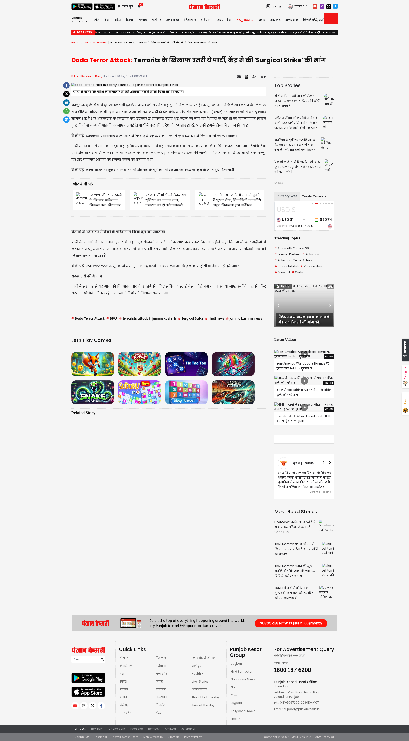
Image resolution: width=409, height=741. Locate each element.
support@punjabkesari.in (302, 709)
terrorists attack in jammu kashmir (147, 319)
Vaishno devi (311, 266)
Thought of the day (206, 697)
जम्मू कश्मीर (244, 20)
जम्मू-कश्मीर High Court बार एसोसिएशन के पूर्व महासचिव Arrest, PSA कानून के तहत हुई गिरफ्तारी (160, 170)
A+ (263, 76)
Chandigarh (117, 729)
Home (75, 42)
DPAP (111, 319)
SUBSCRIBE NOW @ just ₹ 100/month (291, 623)
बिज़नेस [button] (308, 20)
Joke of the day (203, 705)
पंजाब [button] (143, 20)
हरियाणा (161, 666)
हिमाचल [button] (190, 20)
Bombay (154, 729)
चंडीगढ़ (124, 705)
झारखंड (275, 20)
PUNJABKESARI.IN (298, 737)
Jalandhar (188, 729)
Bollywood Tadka (243, 711)
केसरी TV (126, 666)
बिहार (261, 20)
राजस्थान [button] (291, 20)
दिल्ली (130, 20)
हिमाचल (161, 658)
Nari (233, 687)
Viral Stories (200, 682)
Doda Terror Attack (88, 319)
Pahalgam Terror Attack (293, 260)
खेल (158, 713)
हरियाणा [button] (207, 20)
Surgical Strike (190, 319)
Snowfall (282, 272)
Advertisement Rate (125, 737)
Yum (234, 695)
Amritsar (170, 729)
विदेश (123, 682)
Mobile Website (153, 737)
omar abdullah (286, 266)
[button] (278, 305)
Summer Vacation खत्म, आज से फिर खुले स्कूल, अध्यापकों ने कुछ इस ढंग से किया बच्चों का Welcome (162, 135)
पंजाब (123, 697)
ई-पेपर (124, 658)
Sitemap (173, 737)
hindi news (214, 319)
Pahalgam (311, 254)
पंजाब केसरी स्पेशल (204, 658)
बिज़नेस (161, 705)
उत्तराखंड (161, 689)
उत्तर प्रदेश (173, 20)
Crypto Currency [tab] (314, 196)
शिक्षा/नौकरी (199, 689)
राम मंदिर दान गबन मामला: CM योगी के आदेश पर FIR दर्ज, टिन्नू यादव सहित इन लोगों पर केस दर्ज (124, 32)
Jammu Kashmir (95, 42)
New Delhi (97, 729)
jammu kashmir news (244, 319)
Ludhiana (136, 729)
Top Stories (287, 85)
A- (254, 76)
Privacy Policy (193, 737)
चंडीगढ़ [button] (156, 20)
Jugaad (236, 703)
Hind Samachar (242, 672)
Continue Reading (320, 492)
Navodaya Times (243, 679)
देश (122, 674)
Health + (198, 674)
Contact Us (82, 737)
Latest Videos (285, 339)
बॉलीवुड (196, 666)
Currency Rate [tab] (287, 196)
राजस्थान (161, 697)
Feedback (101, 737)
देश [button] (106, 20)
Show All (279, 183)
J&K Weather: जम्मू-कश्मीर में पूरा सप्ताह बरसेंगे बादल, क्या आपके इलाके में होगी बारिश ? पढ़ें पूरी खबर (162, 266)
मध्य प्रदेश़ (224, 20)
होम (97, 20)
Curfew (299, 272)
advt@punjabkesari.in (289, 655)
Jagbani (236, 664)
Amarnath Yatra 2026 (291, 248)
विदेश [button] (117, 20)
